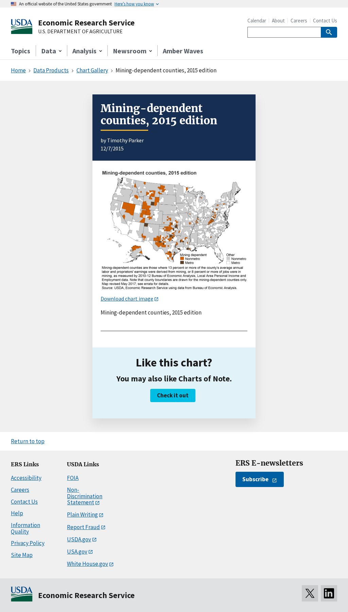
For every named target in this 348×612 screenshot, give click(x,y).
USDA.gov (79, 539)
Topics (20, 51)
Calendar (256, 20)
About (278, 20)
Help (17, 513)
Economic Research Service (86, 23)
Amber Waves (183, 51)
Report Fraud (83, 527)
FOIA (73, 478)
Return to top (28, 441)
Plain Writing (82, 514)
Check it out (173, 395)
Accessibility (26, 478)
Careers (299, 20)
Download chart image (127, 298)
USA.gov (77, 551)
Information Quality (25, 528)
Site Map (22, 555)
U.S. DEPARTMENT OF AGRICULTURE (80, 32)
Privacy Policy (28, 543)
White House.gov (87, 564)
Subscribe (255, 479)
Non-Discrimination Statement (84, 496)
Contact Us (325, 20)
